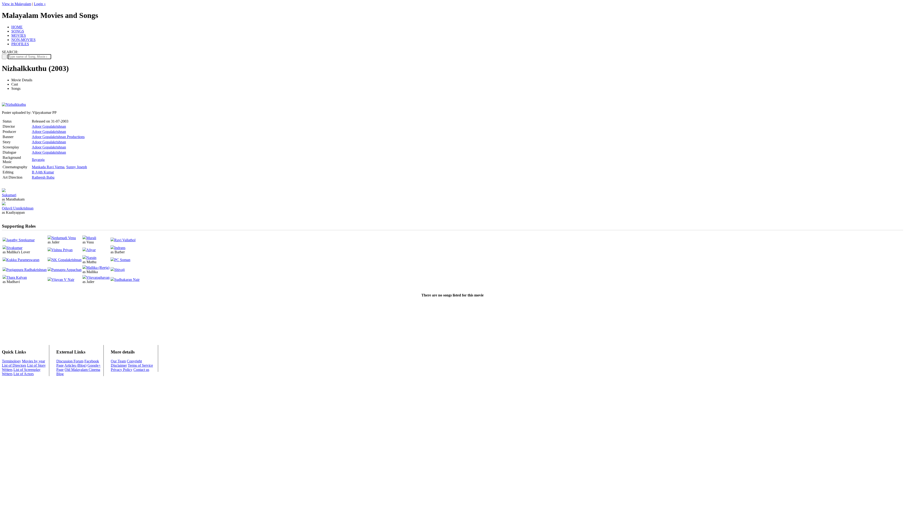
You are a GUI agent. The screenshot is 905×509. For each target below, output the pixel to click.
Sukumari (9, 195)
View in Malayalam (16, 4)
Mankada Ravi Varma (48, 167)
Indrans (119, 248)
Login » (40, 4)
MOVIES (18, 35)
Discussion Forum (69, 361)
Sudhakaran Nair (127, 280)
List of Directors (14, 365)
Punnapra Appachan (66, 270)
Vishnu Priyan (62, 250)
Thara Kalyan (16, 277)
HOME (17, 27)
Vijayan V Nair (62, 280)
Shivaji (119, 270)
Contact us (141, 370)
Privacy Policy (121, 370)
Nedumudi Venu (63, 238)
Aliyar (91, 250)
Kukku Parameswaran (22, 260)
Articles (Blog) (75, 365)
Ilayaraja (38, 160)
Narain (91, 258)
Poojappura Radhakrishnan (26, 270)
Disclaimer (119, 365)
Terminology (11, 361)
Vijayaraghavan (98, 277)
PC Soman (122, 260)
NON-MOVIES (23, 40)
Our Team (118, 361)
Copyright (134, 361)
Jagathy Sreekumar (20, 240)
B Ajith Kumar (43, 172)
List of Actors (23, 374)
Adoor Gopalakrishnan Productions (58, 137)
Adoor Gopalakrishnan (49, 126)
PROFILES (20, 44)
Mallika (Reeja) (97, 268)
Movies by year (33, 361)
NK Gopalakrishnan (66, 260)
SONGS (17, 31)
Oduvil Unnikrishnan (17, 208)
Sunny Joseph (76, 167)
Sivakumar (14, 248)
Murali (91, 238)
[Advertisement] (452, 316)
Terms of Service (140, 365)
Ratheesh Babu (43, 177)
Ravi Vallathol (125, 240)
